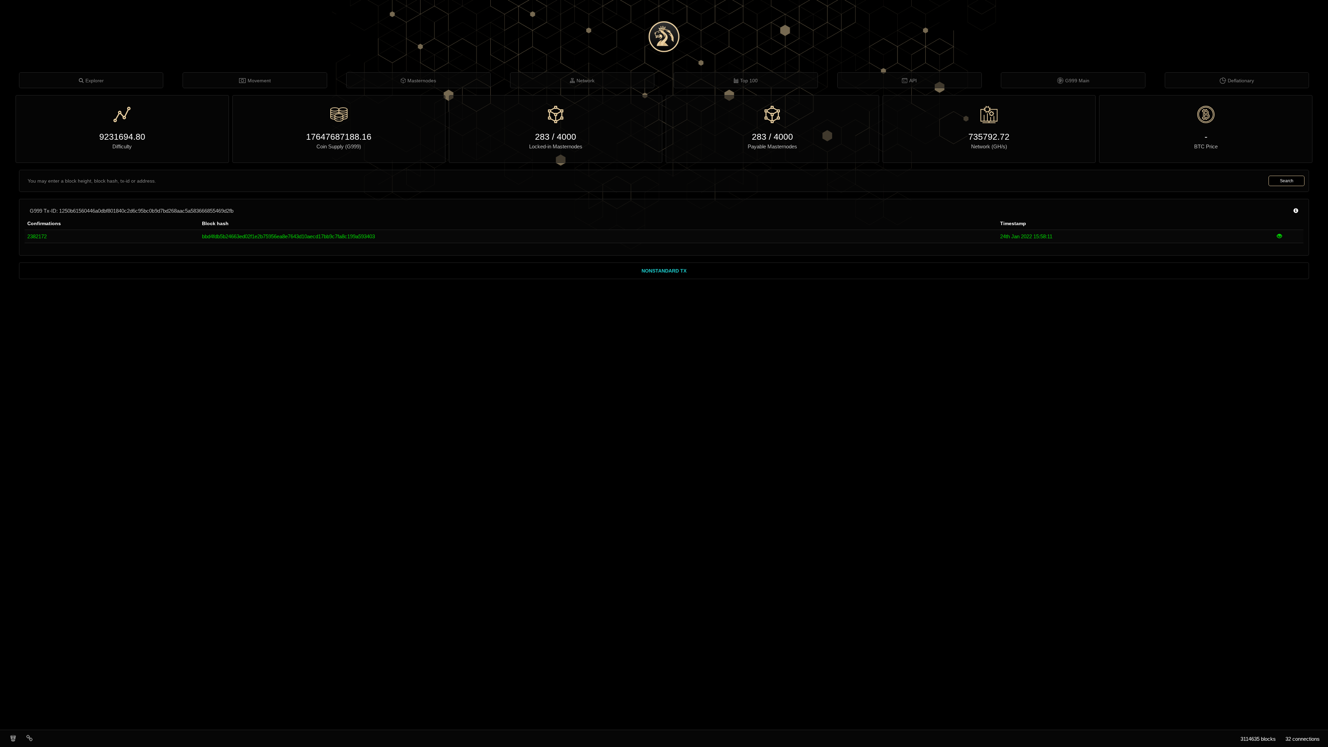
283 (542, 136)
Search (1286, 180)
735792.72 (988, 136)
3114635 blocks (1258, 739)
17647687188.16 (338, 136)
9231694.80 (122, 136)
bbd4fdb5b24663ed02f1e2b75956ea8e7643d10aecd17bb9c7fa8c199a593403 (288, 236)
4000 (566, 136)
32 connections (1302, 739)
